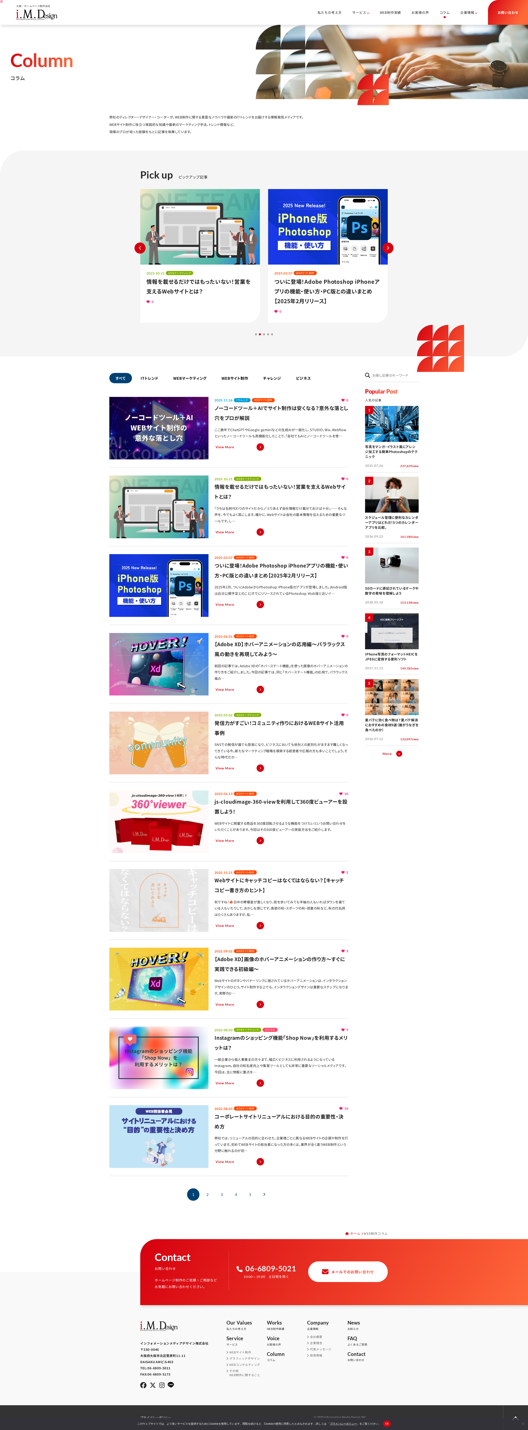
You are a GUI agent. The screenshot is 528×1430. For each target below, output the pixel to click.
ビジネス (303, 378)
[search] (367, 375)
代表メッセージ (320, 1349)
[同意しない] (523, 1424)
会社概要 (316, 1337)
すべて (121, 378)
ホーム (355, 1233)
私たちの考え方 (330, 12)
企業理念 (316, 1343)
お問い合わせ (357, 1357)
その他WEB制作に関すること (244, 1373)
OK (387, 1423)
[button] (256, 334)
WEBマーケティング (190, 378)
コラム (445, 12)
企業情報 (318, 1325)
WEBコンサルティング (244, 1365)
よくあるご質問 (358, 1341)
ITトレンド (149, 378)
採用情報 (316, 1355)
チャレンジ (272, 378)
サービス (234, 1341)
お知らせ (354, 1325)
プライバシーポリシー (343, 1423)
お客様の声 (420, 12)
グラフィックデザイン (244, 1358)
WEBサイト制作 (235, 378)
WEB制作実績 (390, 12)
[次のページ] (264, 1194)
